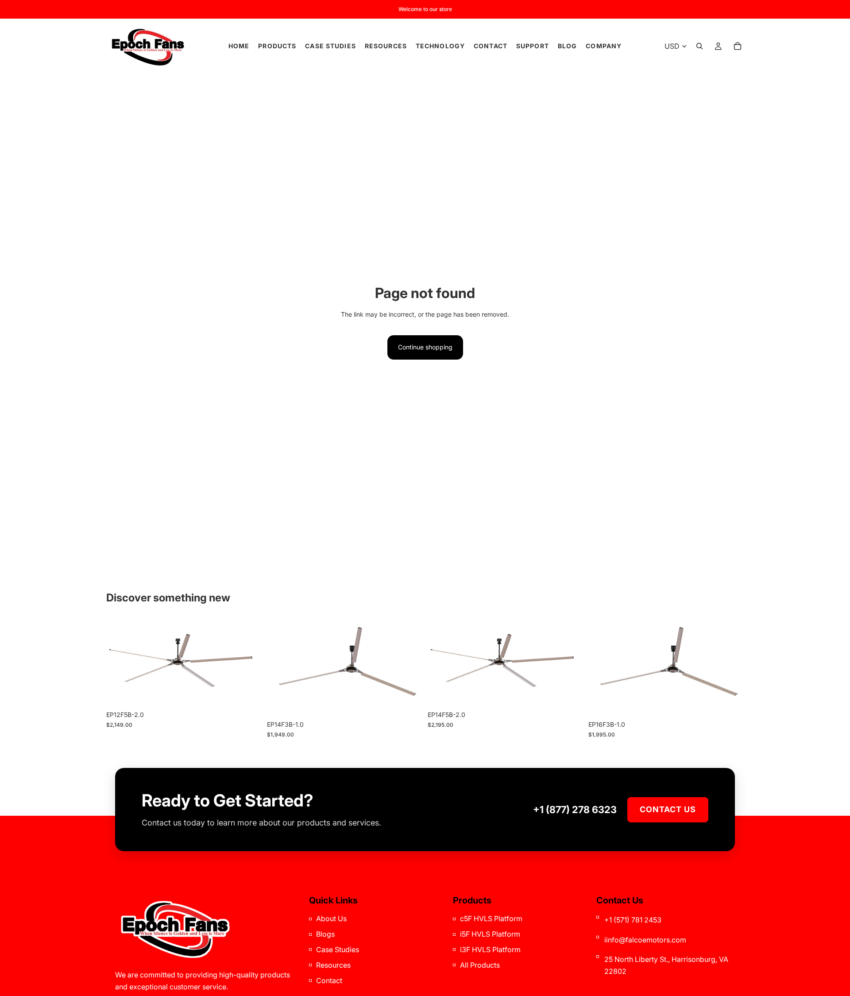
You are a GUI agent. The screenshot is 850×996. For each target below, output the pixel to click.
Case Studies (337, 949)
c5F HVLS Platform (491, 918)
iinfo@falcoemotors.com (645, 939)
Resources (333, 965)
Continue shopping (425, 347)
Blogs (325, 934)
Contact (329, 980)
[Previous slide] (119, 663)
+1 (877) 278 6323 (575, 809)
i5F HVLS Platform (490, 934)
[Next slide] (248, 663)
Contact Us (668, 809)
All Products (480, 965)
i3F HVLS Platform (490, 949)
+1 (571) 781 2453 (632, 919)
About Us (331, 918)
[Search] (699, 46)
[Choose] (248, 693)
